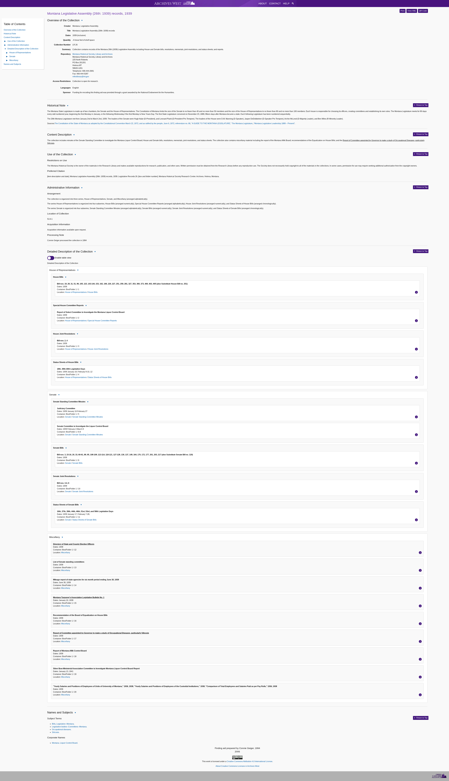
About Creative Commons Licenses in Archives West (237, 766)
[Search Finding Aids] (293, 3)
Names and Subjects (12, 64)
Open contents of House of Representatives (7, 53)
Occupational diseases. (61, 729)
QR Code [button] (423, 11)
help (286, 3)
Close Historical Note (67, 106)
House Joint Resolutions (98, 349)
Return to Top (421, 105)
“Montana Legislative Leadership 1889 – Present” (274, 123)
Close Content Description (73, 135)
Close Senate (58, 395)
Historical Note (10, 34)
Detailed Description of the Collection (22, 49)
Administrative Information (18, 45)
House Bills (93, 292)
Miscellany (13, 60)
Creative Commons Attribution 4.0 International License (249, 761)
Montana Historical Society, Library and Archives (92, 54)
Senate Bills (77, 463)
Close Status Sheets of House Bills (80, 362)
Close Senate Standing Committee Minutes (87, 402)
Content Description (12, 37)
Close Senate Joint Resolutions (77, 476)
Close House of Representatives (77, 270)
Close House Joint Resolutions (77, 334)
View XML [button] (411, 11)
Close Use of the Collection (75, 155)
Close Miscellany (62, 537)
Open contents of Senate (7, 56)
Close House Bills (65, 277)
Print (402, 11)
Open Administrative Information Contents (5, 45)
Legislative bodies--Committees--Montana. (69, 727)
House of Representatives (20, 53)
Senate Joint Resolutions (82, 491)
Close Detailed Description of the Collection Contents (5, 49)
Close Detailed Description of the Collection (95, 252)
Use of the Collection (16, 41)
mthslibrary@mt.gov (80, 77)
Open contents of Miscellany (7, 60)
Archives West (167, 3)
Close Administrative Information (81, 188)
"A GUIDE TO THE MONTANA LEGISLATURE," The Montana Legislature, (222, 123)
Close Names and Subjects (75, 713)
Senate (12, 56)
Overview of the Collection (14, 30)
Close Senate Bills (66, 448)
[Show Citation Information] (416, 292)
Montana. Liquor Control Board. (65, 743)
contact (275, 3)
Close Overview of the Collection (81, 20)
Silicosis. (55, 732)
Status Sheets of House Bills (100, 377)
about (262, 3)
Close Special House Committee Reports (86, 306)
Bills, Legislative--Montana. (63, 724)
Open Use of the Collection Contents (5, 41)
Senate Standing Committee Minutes (87, 417)
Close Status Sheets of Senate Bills (81, 505)
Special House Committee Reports (102, 321)
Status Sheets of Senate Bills (84, 520)
